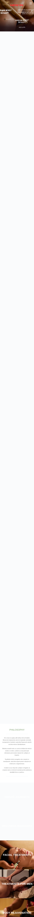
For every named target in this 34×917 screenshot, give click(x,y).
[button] (2, 11)
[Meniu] (30, 3)
